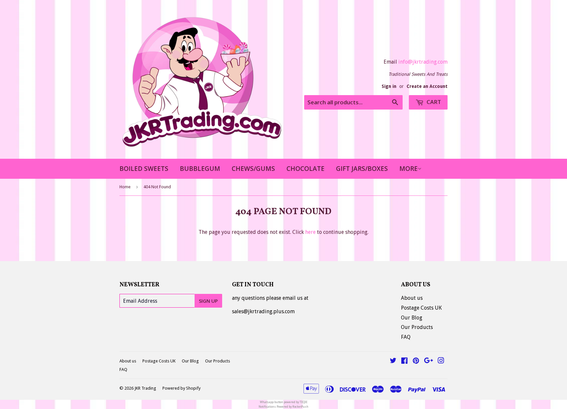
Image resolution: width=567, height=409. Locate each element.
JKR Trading (145, 388)
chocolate (305, 168)
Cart (433, 102)
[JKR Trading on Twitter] (393, 361)
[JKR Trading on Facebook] (404, 361)
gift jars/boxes (362, 168)
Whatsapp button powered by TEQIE (283, 402)
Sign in (389, 86)
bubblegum (200, 168)
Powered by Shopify (181, 388)
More (408, 168)
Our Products (417, 327)
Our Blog (411, 318)
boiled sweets (143, 168)
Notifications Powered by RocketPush (283, 406)
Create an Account (427, 86)
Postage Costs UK (421, 308)
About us (412, 298)
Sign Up (208, 300)
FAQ (405, 337)
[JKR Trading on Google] (428, 361)
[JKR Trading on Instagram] (441, 361)
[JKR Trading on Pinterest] (415, 361)
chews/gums (253, 168)
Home (125, 186)
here (310, 232)
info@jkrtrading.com (423, 62)
